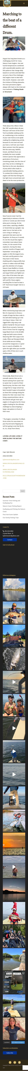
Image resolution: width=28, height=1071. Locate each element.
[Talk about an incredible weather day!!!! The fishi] (14, 1005)
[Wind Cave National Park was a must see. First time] (14, 636)
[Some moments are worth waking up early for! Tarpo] (14, 797)
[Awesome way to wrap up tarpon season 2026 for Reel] (14, 820)
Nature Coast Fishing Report (12, 506)
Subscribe (10, 1053)
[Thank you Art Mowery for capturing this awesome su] (14, 844)
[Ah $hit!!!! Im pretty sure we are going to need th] (14, 682)
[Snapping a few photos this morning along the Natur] (14, 612)
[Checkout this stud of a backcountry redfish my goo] (14, 959)
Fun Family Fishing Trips (11, 518)
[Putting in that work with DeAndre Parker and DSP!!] (14, 982)
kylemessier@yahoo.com (11, 460)
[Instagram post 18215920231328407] (14, 751)
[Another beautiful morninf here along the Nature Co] (14, 589)
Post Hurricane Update (10, 514)
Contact (9, 540)
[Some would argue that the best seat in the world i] (14, 659)
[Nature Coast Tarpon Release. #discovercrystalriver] (14, 728)
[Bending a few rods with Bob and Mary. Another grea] (14, 913)
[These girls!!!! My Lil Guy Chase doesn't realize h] (14, 936)
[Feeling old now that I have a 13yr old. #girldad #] (14, 1028)
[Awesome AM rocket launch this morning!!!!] (14, 890)
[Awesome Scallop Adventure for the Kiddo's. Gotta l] (14, 705)
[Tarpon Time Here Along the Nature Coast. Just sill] (14, 774)
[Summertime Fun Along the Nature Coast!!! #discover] (14, 867)
